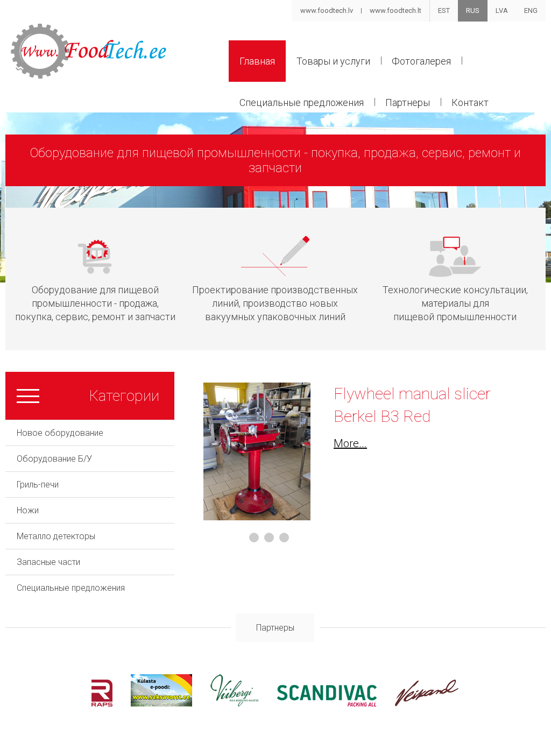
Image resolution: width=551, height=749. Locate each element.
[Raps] (101, 703)
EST (444, 10)
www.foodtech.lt (395, 10)
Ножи (28, 510)
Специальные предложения (301, 102)
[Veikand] (427, 703)
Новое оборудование (60, 433)
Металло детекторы (56, 536)
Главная (257, 61)
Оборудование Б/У (54, 459)
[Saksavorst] (161, 703)
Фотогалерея (421, 61)
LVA (502, 10)
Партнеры (407, 102)
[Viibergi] (234, 703)
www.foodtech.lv (326, 10)
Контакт (470, 102)
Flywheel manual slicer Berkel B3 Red (412, 405)
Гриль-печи (38, 484)
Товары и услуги (333, 61)
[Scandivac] (327, 703)
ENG (531, 10)
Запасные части (48, 562)
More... (350, 443)
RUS (472, 10)
